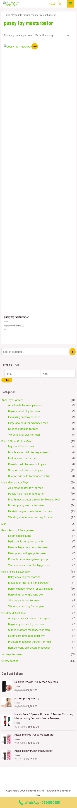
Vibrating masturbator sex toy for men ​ (31, 517)
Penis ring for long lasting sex (25, 594)
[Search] (72, 351)
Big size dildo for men (21, 446)
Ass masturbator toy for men (25, 488)
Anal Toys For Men (12, 400)
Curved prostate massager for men (29, 630)
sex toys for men (11, 654)
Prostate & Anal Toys (13, 613)
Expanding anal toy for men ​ (24, 417)
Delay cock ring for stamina (24, 577)
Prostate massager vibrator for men (29, 641)
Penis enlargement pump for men (28, 547)
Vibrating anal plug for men (24, 434)
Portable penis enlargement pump (28, 559)
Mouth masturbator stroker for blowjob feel (34, 499)
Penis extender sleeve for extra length (30, 588)
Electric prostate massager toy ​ (26, 635)
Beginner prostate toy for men (26, 624)
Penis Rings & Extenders (15, 571)
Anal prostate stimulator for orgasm (29, 618)
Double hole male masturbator (26, 493)
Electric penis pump (19, 535)
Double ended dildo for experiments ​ (29, 452)
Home (7, 15)
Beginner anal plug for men (24, 411)
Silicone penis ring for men (24, 600)
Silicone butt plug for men (23, 429)
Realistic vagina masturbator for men (30, 511)
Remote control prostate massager (29, 647)
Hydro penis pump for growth (25, 541)
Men (3, 523)
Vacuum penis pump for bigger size (29, 565)
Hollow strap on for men (22, 458)
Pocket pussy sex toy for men (26, 505)
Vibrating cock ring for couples (26, 606)
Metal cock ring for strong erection (28, 582)
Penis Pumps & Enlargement (18, 530)
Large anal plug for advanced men (28, 423)
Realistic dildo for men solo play (27, 464)
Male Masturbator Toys (15, 482)
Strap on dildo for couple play (25, 470)
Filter (7, 380)
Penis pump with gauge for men (27, 553)
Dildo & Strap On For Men (16, 441)
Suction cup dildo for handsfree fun (29, 476)
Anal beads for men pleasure (25, 405)
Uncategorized (9, 661)
